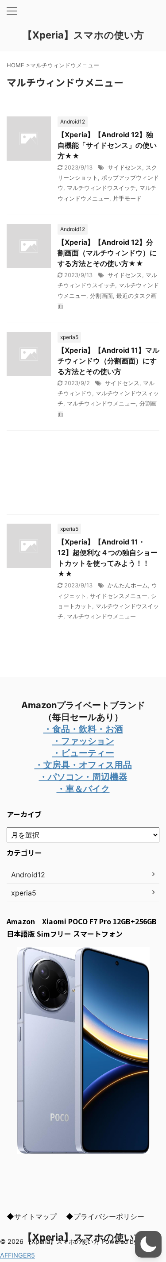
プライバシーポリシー (108, 1216)
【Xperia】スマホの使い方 (83, 35)
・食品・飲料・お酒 (83, 729)
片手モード (127, 198)
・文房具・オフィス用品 (83, 765)
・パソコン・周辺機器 (83, 777)
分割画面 (101, 295)
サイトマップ (35, 1216)
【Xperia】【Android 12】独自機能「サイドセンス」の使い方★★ (107, 145)
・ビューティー (83, 753)
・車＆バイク (83, 788)
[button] (148, 1244)
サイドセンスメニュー (118, 595)
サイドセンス (125, 167)
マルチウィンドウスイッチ (101, 187)
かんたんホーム (128, 585)
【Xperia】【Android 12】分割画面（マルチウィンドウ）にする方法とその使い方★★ (107, 253)
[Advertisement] (83, 475)
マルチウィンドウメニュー (101, 403)
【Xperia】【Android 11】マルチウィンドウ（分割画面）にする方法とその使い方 (108, 361)
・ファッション (83, 741)
